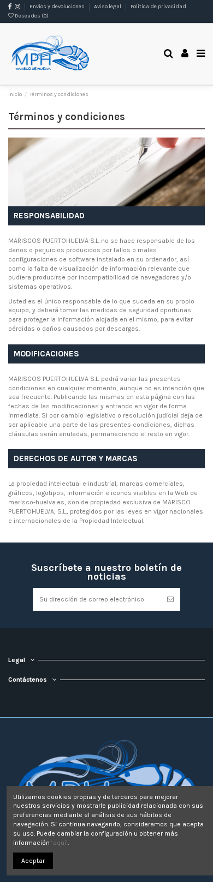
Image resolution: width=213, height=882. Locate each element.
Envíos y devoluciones (57, 6)
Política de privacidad (158, 6)
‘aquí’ (59, 843)
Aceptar (33, 861)
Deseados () (31, 16)
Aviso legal (108, 6)
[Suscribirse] (170, 599)
